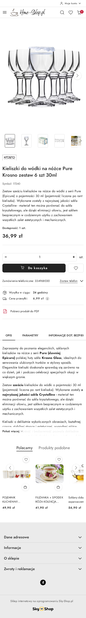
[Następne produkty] (76, 467)
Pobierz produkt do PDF (24, 311)
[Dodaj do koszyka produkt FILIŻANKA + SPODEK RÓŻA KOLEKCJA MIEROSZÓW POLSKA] (58, 487)
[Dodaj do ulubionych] (76, 268)
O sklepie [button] (11, 558)
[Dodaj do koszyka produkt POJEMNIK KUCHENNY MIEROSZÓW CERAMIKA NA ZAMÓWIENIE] (25, 487)
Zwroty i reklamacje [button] (19, 568)
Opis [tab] (9, 335)
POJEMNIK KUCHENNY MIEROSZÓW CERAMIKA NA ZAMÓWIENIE (11, 499)
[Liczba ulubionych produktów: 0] (70, 12)
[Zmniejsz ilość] (6, 257)
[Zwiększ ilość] (74, 257)
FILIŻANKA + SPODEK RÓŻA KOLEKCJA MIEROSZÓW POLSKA (49, 499)
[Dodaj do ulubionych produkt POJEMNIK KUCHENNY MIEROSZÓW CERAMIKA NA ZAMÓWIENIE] (26, 460)
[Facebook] (43, 582)
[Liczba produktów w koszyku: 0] (79, 12)
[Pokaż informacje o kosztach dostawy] (47, 298)
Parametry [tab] (30, 335)
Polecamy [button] (24, 448)
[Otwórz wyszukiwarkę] (62, 12)
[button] (77, 75)
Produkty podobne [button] (54, 448)
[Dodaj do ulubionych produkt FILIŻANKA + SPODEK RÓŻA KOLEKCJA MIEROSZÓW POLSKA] (59, 460)
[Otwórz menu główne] (4, 12)
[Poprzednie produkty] (10, 467)
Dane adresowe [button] (16, 537)
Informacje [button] (12, 547)
